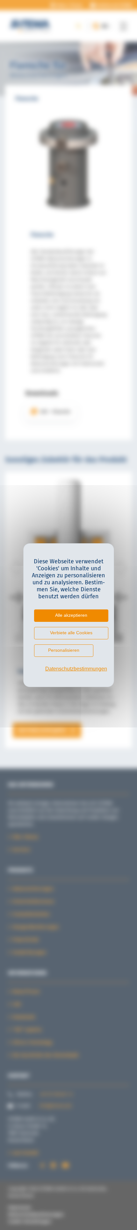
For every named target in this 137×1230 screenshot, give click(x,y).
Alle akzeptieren (71, 615)
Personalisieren (63, 650)
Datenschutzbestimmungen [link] (71, 668)
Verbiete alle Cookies (71, 632)
